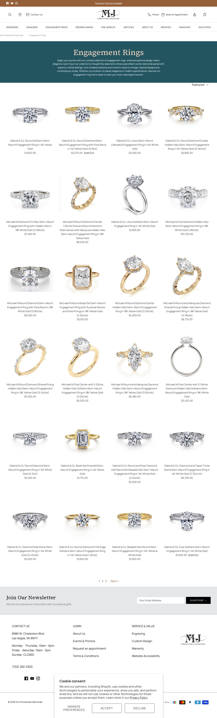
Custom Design (142, 641)
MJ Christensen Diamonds (11, 35)
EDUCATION (205, 27)
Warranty (138, 648)
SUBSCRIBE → (198, 600)
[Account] (194, 14)
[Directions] (20, 14)
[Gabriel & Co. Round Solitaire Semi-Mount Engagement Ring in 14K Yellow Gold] (30, 113)
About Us (79, 633)
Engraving (138, 633)
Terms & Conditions (86, 656)
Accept (107, 708)
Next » (115, 581)
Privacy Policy (139, 697)
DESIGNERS (12, 27)
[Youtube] (12, 3)
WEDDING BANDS (84, 27)
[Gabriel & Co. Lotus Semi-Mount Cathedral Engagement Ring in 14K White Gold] (134, 113)
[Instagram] (16, 3)
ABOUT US (147, 27)
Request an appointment (89, 648)
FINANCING (184, 27)
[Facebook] (7, 3)
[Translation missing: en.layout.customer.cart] (204, 14)
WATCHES (129, 27)
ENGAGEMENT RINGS (57, 27)
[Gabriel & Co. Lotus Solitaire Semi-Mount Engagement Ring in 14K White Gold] (134, 194)
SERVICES (166, 27)
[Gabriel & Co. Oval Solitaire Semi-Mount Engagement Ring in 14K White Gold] (187, 519)
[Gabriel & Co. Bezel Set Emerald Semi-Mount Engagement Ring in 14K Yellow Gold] (82, 438)
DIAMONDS (32, 27)
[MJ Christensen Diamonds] (108, 14)
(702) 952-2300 (22, 667)
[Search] (9, 14)
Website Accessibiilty (146, 656)
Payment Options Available (108, 3)
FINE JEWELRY (108, 27)
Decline (139, 708)
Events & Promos (84, 641)
